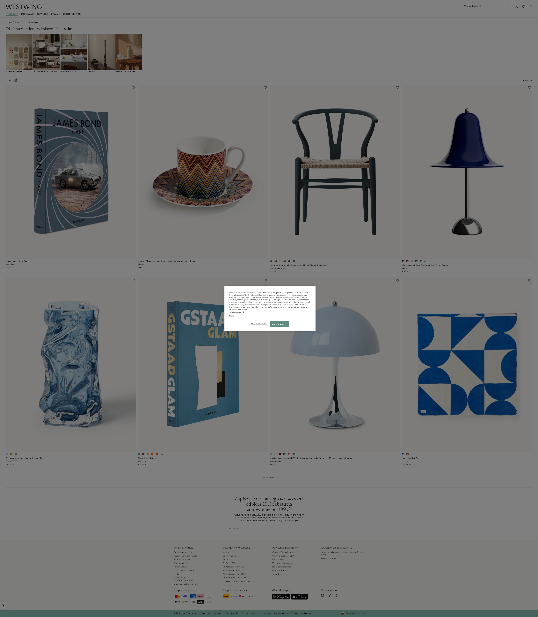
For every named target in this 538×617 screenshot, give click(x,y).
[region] (270, 308)
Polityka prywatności (237, 312)
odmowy (282, 307)
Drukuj (231, 316)
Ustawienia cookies (259, 324)
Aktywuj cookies (279, 324)
